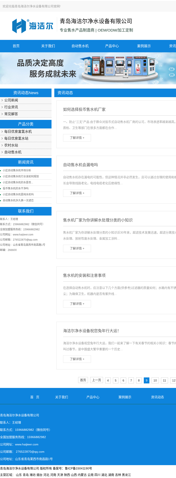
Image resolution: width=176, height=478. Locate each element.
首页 (16, 46)
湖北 (104, 474)
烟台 (39, 474)
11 (164, 380)
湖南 (111, 474)
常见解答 (11, 114)
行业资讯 (11, 107)
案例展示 (144, 46)
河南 (53, 474)
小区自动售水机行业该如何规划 (21, 176)
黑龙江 (126, 474)
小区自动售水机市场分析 (17, 170)
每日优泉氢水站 (16, 138)
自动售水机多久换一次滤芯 (18, 200)
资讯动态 (157, 397)
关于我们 (48, 46)
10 (155, 380)
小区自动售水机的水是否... (18, 182)
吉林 (118, 474)
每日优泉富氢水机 (18, 131)
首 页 (34, 397)
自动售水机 (80, 46)
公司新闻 (11, 100)
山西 (74, 474)
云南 (91, 474)
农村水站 (11, 145)
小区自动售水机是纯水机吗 (18, 194)
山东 (19, 474)
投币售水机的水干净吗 (16, 188)
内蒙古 (82, 474)
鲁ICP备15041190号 (78, 468)
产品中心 (112, 46)
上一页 (96, 380)
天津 (60, 474)
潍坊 (33, 474)
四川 (97, 474)
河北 (46, 474)
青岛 (26, 474)
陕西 (67, 474)
